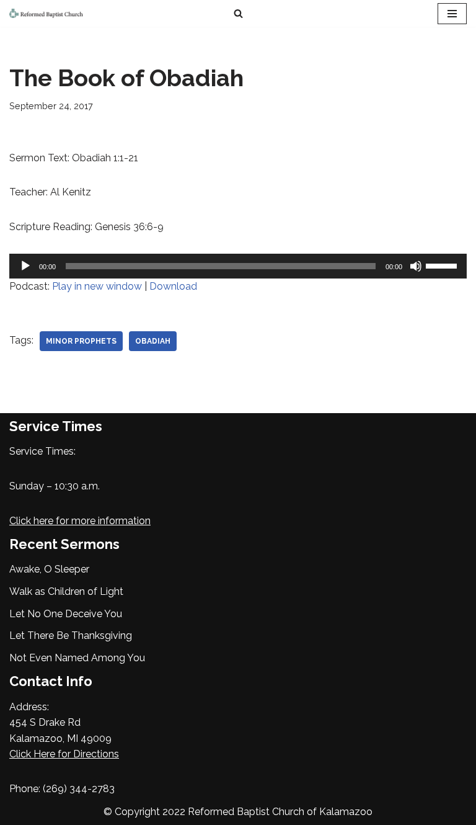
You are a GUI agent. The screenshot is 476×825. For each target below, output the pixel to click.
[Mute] (416, 266)
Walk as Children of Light (66, 591)
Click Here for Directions (64, 754)
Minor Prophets (81, 341)
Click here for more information (80, 521)
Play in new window (97, 286)
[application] (238, 266)
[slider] (443, 265)
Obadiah (152, 341)
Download (173, 286)
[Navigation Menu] (452, 13)
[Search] (238, 13)
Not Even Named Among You (77, 658)
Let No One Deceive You (65, 614)
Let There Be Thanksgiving (70, 635)
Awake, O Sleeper (49, 569)
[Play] (25, 266)
